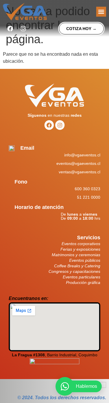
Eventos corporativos (81, 243)
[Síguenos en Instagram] (23, 28)
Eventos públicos (84, 260)
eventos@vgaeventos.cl (78, 163)
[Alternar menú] (101, 12)
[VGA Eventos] (25, 11)
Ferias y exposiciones (80, 249)
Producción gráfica (83, 282)
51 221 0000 (88, 197)
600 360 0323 (87, 188)
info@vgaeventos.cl (82, 155)
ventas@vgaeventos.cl (79, 172)
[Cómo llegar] (54, 364)
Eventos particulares (81, 277)
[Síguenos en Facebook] (10, 28)
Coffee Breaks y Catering (77, 266)
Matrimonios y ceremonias (76, 254)
